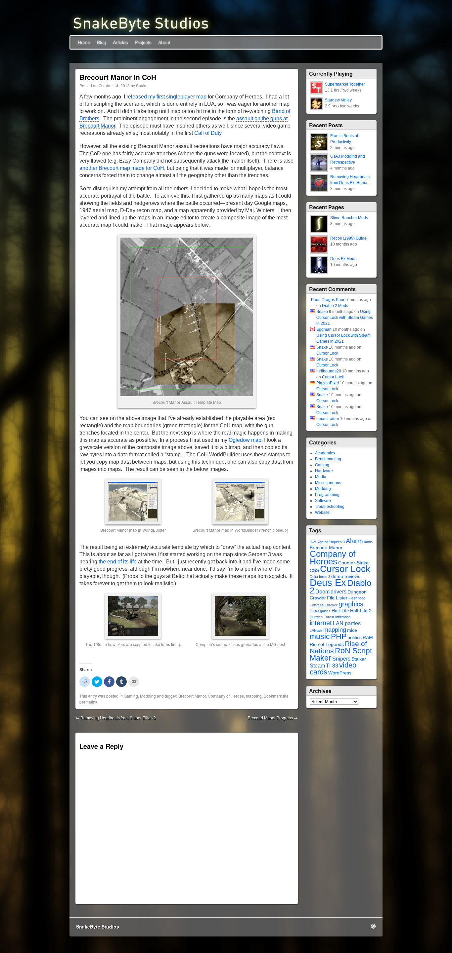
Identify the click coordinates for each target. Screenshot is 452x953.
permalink (88, 702)
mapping (254, 696)
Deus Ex (328, 582)
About (164, 42)
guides (325, 611)
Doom (322, 591)
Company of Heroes (226, 696)
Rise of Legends (327, 644)
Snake (142, 85)
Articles (120, 42)
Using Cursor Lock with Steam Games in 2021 (344, 317)
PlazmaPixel (327, 383)
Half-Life (340, 610)
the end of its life (118, 561)
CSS (314, 570)
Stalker (358, 659)
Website (322, 512)
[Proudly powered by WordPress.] (373, 926)
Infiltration (342, 617)
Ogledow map (245, 440)
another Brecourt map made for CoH (121, 168)
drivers (338, 591)
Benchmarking (328, 459)
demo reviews (345, 576)
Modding (148, 696)
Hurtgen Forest (322, 617)
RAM (368, 637)
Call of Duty (207, 133)
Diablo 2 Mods (335, 305)
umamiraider (327, 418)
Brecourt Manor (192, 696)
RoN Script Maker (341, 654)
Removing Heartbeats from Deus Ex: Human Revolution (350, 182)
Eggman (324, 329)
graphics (351, 604)
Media (320, 477)
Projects (143, 42)
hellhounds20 (328, 371)
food (361, 598)
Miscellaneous (328, 482)
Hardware (324, 471)
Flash (352, 598)
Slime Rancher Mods (349, 217)
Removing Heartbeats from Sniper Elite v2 (115, 717)
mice (352, 630)
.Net (313, 542)
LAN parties (347, 623)
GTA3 (314, 611)
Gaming (131, 696)
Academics (325, 453)
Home (84, 42)
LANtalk (316, 630)
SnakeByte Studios (97, 926)
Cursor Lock (327, 353)
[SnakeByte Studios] (140, 22)
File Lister (337, 597)
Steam (317, 665)
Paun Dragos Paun (328, 299)
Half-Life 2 (361, 610)
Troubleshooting (329, 506)
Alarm (354, 541)
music (320, 636)
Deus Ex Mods (343, 258)
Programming (327, 494)
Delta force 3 (320, 577)
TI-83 (332, 665)
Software (323, 500)
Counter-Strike (353, 562)
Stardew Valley (338, 100)
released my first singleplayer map (166, 96)
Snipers (341, 659)
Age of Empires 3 (331, 542)
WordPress (339, 672)
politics (354, 637)
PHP (338, 636)
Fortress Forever (324, 605)
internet (321, 623)
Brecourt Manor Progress (273, 717)
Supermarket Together (345, 84)
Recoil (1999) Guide (348, 238)
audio (368, 542)
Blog (101, 42)
